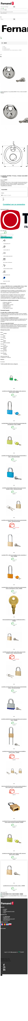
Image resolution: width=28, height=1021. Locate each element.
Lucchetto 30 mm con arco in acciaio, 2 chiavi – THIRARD (14, 885)
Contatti (4, 910)
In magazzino (3, 357)
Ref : (1, 230)
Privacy (4, 912)
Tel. (6, 916)
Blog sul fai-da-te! (6, 920)
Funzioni (6, 209)
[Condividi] (3, 198)
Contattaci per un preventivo (14, 204)
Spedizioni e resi (6, 917)
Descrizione (3, 209)
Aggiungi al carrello (6, 237)
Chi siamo (5, 909)
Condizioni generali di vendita (8, 911)
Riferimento (3, 356)
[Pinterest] (3, 200)
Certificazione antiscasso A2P (9, 918)
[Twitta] (3, 199)
